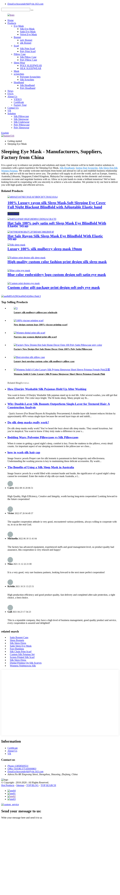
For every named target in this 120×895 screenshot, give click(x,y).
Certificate (19, 102)
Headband (19, 82)
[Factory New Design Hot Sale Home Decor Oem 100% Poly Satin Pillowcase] (58, 345)
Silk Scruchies (27, 79)
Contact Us (13, 107)
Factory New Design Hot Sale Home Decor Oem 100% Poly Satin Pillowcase (53, 349)
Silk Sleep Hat (106, 168)
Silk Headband (27, 85)
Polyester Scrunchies (30, 76)
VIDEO (18, 99)
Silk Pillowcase (21, 116)
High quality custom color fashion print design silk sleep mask (57, 262)
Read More (13, 213)
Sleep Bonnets (17, 640)
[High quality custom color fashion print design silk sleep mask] (26, 257)
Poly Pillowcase (22, 124)
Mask (16, 71)
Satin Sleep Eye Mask (21, 646)
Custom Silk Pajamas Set (22, 654)
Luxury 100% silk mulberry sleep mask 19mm (45, 249)
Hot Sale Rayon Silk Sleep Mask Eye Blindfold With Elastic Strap (55, 237)
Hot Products (7, 785)
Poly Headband (27, 88)
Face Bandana (17, 648)
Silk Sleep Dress (18, 643)
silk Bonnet (25, 43)
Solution (12, 113)
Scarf (16, 45)
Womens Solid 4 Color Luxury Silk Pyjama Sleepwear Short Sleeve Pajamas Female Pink (59, 374)
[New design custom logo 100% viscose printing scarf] (28, 320)
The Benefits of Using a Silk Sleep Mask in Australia (41, 467)
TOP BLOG (32, 785)
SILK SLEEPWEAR (30, 68)
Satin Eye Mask (28, 31)
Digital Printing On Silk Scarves (26, 662)
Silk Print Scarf (27, 48)
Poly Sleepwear (21, 127)
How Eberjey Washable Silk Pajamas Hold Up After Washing (47, 389)
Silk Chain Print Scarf (20, 651)
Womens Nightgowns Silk (23, 665)
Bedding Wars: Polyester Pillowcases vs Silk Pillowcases (43, 437)
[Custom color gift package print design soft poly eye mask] (24, 283)
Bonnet (17, 37)
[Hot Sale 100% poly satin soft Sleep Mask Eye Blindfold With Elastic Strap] (32, 219)
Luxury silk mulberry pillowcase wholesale (35, 312)
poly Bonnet (26, 40)
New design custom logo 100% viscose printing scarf (40, 324)
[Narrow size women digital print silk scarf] (29, 332)
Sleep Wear (19, 62)
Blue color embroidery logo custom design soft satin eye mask (57, 275)
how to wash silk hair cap (24, 452)
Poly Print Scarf (28, 51)
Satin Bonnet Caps (19, 637)
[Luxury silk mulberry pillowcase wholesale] (16, 308)
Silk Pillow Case (28, 57)
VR (9, 110)
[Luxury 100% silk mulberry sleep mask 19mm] (16, 244)
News (10, 91)
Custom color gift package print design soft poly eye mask (54, 287)
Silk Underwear (21, 122)
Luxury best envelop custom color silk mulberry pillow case (44, 361)
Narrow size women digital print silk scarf (35, 337)
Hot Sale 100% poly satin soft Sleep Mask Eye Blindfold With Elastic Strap (57, 224)
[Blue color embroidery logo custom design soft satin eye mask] (19, 270)
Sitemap (20, 785)
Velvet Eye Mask (28, 34)
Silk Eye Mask (27, 28)
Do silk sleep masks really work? (28, 422)
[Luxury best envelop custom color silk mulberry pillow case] (29, 357)
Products (12, 23)
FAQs (10, 93)
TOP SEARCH (48, 785)
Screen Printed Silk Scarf (22, 657)
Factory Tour (20, 105)
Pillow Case (20, 54)
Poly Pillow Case (28, 59)
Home (11, 20)
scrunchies (19, 74)
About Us (12, 96)
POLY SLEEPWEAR (31, 65)
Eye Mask (19, 26)
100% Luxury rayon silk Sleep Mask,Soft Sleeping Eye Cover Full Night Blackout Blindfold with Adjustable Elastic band (57, 205)
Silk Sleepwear (21, 119)
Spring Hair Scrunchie (87, 168)
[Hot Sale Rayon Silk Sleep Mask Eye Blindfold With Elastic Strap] (31, 232)
